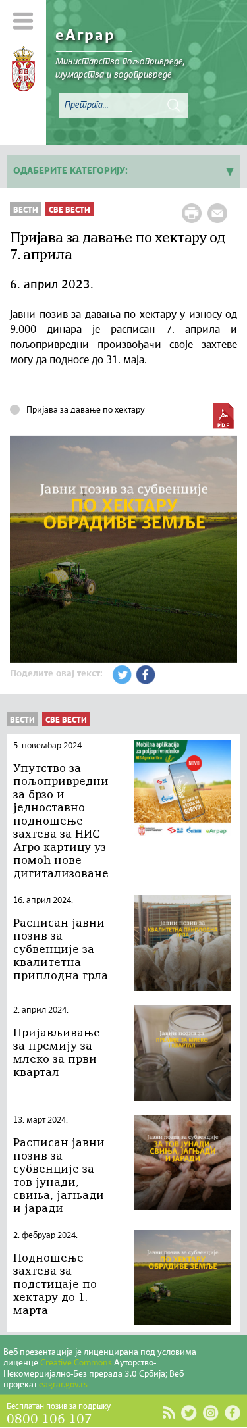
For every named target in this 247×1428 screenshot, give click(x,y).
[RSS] (168, 1412)
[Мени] (23, 20)
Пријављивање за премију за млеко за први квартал (56, 1053)
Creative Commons (76, 1363)
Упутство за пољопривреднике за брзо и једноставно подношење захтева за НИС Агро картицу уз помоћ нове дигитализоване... (61, 821)
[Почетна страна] (23, 71)
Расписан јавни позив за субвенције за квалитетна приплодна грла (60, 950)
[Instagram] (210, 1412)
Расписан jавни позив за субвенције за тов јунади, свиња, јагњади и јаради (59, 1176)
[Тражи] (174, 105)
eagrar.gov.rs (63, 1385)
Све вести (69, 210)
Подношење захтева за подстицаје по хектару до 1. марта (55, 1285)
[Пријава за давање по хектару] (223, 416)
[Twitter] (188, 1412)
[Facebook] (232, 1412)
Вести (25, 210)
